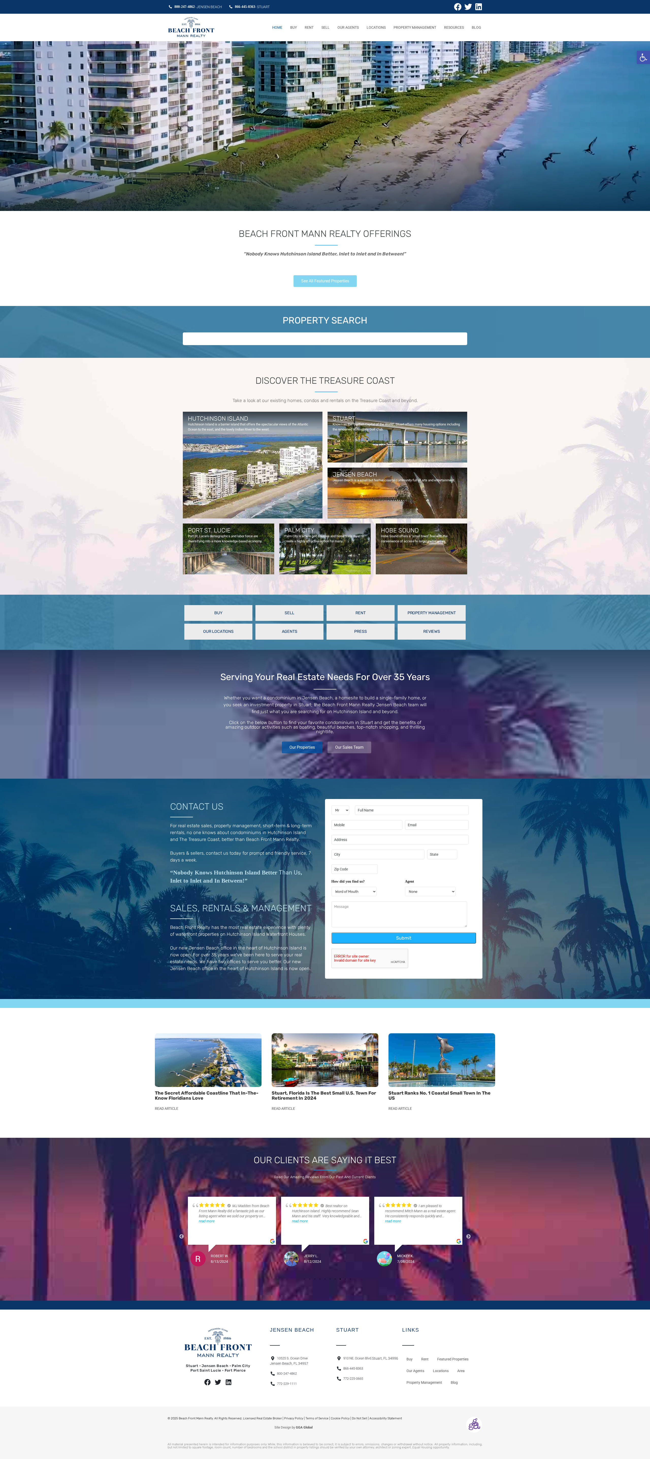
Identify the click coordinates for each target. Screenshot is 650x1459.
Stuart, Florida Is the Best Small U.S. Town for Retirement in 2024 (324, 1095)
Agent (409, 881)
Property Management (415, 27)
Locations (376, 27)
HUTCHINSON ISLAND (218, 418)
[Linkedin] (478, 7)
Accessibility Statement (385, 1418)
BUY (218, 612)
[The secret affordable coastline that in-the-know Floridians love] (208, 1060)
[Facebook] (458, 7)
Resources (454, 27)
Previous (181, 1236)
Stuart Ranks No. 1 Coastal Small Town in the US (439, 1095)
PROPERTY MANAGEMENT (432, 612)
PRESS (360, 631)
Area (461, 1371)
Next (468, 1236)
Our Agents (348, 27)
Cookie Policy (340, 1418)
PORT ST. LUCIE (209, 530)
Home (277, 27)
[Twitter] (468, 7)
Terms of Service (317, 1418)
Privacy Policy (293, 1418)
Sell (325, 27)
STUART (344, 418)
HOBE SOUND (400, 530)
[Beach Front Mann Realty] (191, 27)
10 (350, 1279)
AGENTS (289, 631)
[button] (643, 57)
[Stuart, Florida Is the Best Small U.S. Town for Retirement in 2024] (325, 1060)
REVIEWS (431, 631)
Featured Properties (452, 1359)
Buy (293, 27)
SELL (289, 612)
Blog (476, 27)
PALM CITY (299, 530)
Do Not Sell (359, 1418)
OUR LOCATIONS (218, 631)
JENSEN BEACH (355, 474)
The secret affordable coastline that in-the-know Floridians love (206, 1095)
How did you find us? (348, 881)
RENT (360, 612)
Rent (309, 27)
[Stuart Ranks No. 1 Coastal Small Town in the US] (441, 1060)
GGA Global (304, 1427)
